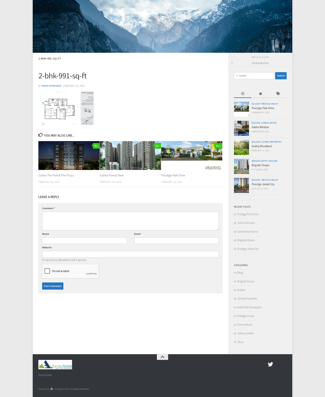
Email (137, 234)
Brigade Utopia (260, 165)
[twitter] (270, 364)
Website (47, 247)
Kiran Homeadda (52, 85)
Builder (256, 103)
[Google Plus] (277, 364)
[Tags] (278, 94)
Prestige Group (269, 103)
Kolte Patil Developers (249, 307)
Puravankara (244, 324)
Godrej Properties (271, 141)
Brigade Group (259, 160)
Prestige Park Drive (173, 175)
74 (220, 145)
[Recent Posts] (242, 94)
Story (240, 342)
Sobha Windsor (260, 127)
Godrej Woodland (262, 146)
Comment (48, 208)
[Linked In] (284, 364)
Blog (240, 272)
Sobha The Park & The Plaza (56, 175)
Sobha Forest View (112, 175)
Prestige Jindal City (263, 184)
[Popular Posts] (260, 94)
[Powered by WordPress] (51, 389)
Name (45, 234)
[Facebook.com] (263, 364)
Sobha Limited (269, 122)
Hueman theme (81, 389)
